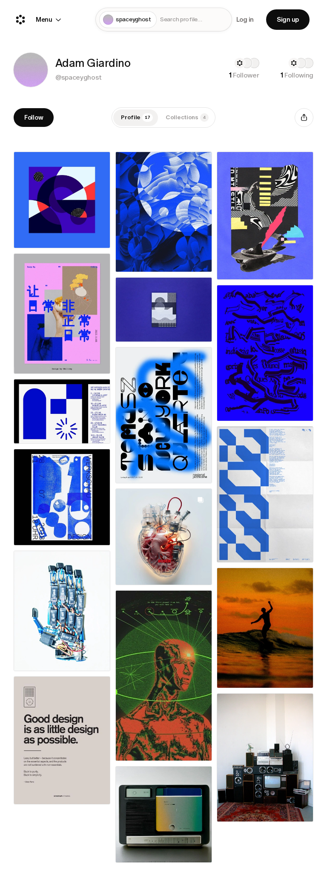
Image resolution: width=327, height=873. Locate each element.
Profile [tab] (135, 117)
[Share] (304, 117)
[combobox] (194, 19)
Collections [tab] (186, 117)
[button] (31, 70)
